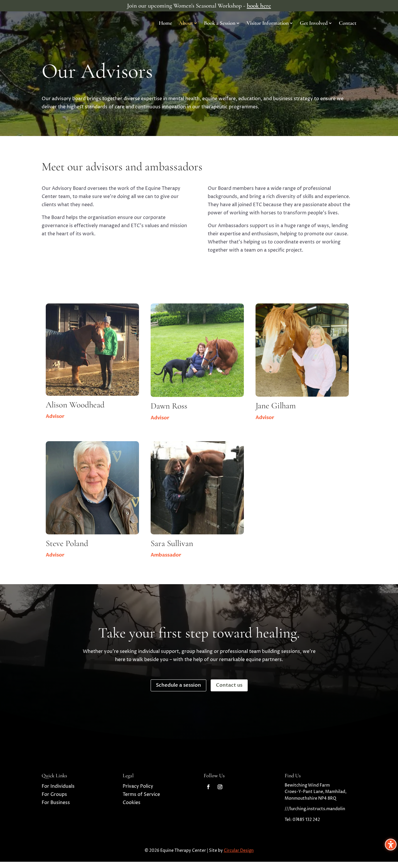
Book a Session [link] (219, 23)
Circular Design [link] (239, 850)
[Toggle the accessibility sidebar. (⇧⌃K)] (391, 844)
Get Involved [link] (314, 23)
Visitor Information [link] (267, 23)
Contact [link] (347, 23)
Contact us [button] (229, 685)
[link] (208, 787)
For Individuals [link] (58, 786)
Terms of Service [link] (141, 794)
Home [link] (165, 23)
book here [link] (259, 5)
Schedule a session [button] (178, 685)
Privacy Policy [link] (138, 786)
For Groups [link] (54, 794)
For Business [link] (56, 802)
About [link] (186, 23)
